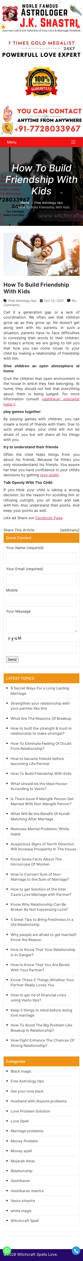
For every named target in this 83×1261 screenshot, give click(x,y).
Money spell (21, 1151)
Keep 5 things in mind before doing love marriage (41, 1012)
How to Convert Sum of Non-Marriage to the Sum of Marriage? (40, 877)
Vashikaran (20, 1180)
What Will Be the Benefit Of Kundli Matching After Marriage (40, 816)
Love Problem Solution (30, 1111)
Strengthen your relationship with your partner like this (40, 706)
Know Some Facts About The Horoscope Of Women (36, 861)
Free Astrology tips (22, 301)
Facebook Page (48, 518)
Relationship (22, 1171)
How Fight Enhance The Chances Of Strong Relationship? (42, 1043)
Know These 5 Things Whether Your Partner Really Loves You (42, 982)
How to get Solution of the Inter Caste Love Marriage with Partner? (41, 892)
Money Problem (24, 1141)
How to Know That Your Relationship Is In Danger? (43, 952)
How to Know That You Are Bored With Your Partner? (40, 967)
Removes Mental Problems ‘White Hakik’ (40, 831)
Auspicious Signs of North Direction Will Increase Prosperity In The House (43, 846)
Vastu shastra (23, 1200)
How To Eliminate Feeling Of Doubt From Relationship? (41, 746)
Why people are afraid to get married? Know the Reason (44, 937)
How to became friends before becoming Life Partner (37, 761)
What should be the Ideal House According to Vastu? (39, 786)
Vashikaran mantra (27, 1190)
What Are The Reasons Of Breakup (41, 718)
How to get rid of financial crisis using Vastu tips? (38, 997)
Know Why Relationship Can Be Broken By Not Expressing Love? (39, 907)
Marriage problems (27, 1131)
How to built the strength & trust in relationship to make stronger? (41, 731)
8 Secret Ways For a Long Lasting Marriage (40, 690)
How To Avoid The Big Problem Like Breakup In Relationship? (41, 1027)
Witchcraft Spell (25, 1220)
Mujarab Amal (23, 1161)
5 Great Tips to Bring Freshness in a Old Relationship (42, 922)
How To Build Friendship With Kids (41, 773)
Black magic (21, 1071)
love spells (49, 475)
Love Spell (20, 1121)
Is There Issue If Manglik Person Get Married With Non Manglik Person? (42, 801)
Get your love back (27, 1091)
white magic (21, 1210)
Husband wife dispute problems (39, 1101)
